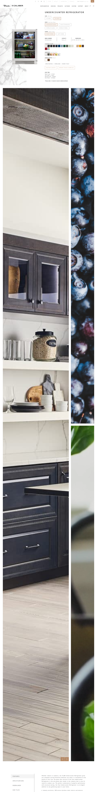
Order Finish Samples (66, 67)
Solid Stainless (65, 24)
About (86, 6)
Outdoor (67, 6)
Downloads (57, 63)
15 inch (48, 18)
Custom (74, 6)
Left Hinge (61, 34)
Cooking (53, 6)
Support (80, 6)
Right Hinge (49, 34)
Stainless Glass (51, 24)
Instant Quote (51, 67)
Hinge (50, 31)
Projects (60, 6)
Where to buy (65, 63)
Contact (72, 1)
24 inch (57, 18)
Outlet (56, 1)
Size (48, 16)
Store (49, 1)
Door (50, 22)
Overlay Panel (63, 28)
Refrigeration (44, 6)
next (67, 759)
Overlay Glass (50, 28)
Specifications (49, 63)
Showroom (64, 1)
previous (63, 759)
